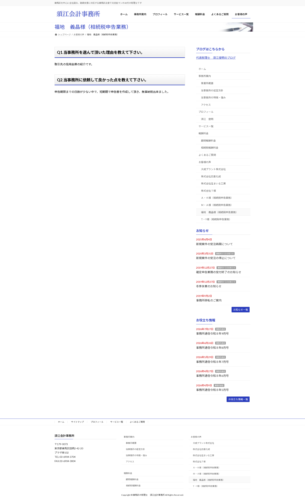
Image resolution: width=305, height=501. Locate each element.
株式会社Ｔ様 (208, 190)
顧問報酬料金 (208, 140)
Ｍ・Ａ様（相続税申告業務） (217, 204)
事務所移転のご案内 (209, 300)
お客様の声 (205, 162)
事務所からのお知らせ (225, 254)
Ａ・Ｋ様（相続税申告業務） (217, 197)
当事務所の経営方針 (212, 90)
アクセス (206, 104)
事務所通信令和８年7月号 (212, 361)
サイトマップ (77, 422)
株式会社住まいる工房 (213, 183)
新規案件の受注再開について (214, 244)
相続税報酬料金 (209, 147)
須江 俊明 (207, 119)
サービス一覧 (206, 126)
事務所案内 (205, 76)
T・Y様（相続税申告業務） (216, 219)
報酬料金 (203, 133)
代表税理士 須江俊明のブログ (216, 57)
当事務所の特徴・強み (213, 97)
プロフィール (206, 111)
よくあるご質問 (207, 154)
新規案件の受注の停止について (216, 258)
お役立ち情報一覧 (238, 399)
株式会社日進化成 (211, 176)
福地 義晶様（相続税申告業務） (219, 212)
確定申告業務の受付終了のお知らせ (218, 272)
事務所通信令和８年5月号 (212, 389)
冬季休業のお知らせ (209, 286)
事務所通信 (220, 329)
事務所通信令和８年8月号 (212, 347)
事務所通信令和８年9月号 (212, 333)
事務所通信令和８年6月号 (212, 375)
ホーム (202, 68)
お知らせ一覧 (240, 309)
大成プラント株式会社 (213, 169)
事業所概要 (207, 83)
